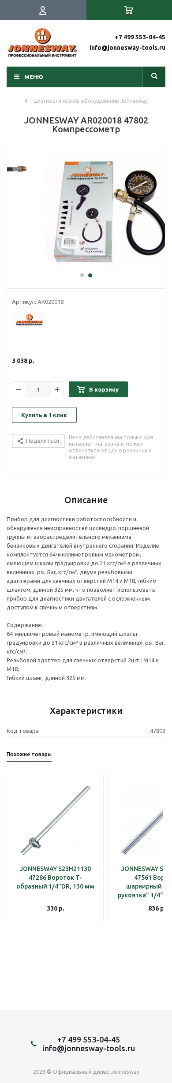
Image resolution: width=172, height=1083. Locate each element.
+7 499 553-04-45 (140, 37)
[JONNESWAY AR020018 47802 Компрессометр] (86, 211)
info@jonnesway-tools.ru (127, 48)
